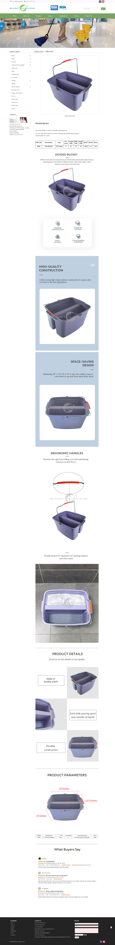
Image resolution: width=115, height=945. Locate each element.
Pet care (13, 96)
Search (103, 8)
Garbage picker (15, 74)
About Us (26, 16)
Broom (13, 55)
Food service (15, 102)
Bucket (13, 71)
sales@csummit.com (19, 1)
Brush (13, 58)
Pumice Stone (15, 105)
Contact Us (88, 16)
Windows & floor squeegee (18, 65)
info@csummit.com (50, 929)
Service (76, 16)
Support (50, 16)
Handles (13, 83)
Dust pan (14, 62)
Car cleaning (15, 77)
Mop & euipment (16, 86)
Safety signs (14, 68)
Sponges (14, 80)
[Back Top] (111, 927)
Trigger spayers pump (17, 93)
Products (38, 16)
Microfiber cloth (15, 90)
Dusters (13, 108)
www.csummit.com (18, 134)
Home (15, 16)
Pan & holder (15, 99)
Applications (63, 16)
